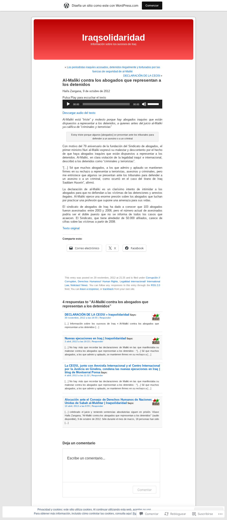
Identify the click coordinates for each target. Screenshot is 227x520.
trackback (108, 289)
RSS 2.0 (155, 285)
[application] (112, 104)
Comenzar (152, 5)
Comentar (144, 490)
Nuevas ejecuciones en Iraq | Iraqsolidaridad (95, 338)
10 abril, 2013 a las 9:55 (77, 406)
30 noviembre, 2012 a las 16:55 (81, 317)
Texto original (71, 228)
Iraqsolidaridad (113, 37)
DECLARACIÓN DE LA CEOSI (141, 75)
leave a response (89, 289)
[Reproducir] (68, 104)
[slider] (154, 104)
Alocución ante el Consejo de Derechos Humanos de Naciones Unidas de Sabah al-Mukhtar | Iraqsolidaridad (108, 401)
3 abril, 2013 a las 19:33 (77, 341)
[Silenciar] (144, 104)
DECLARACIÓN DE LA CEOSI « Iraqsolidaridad (97, 314)
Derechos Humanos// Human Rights (98, 281)
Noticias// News (79, 285)
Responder (105, 317)
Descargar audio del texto (79, 113)
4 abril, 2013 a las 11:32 (77, 375)
